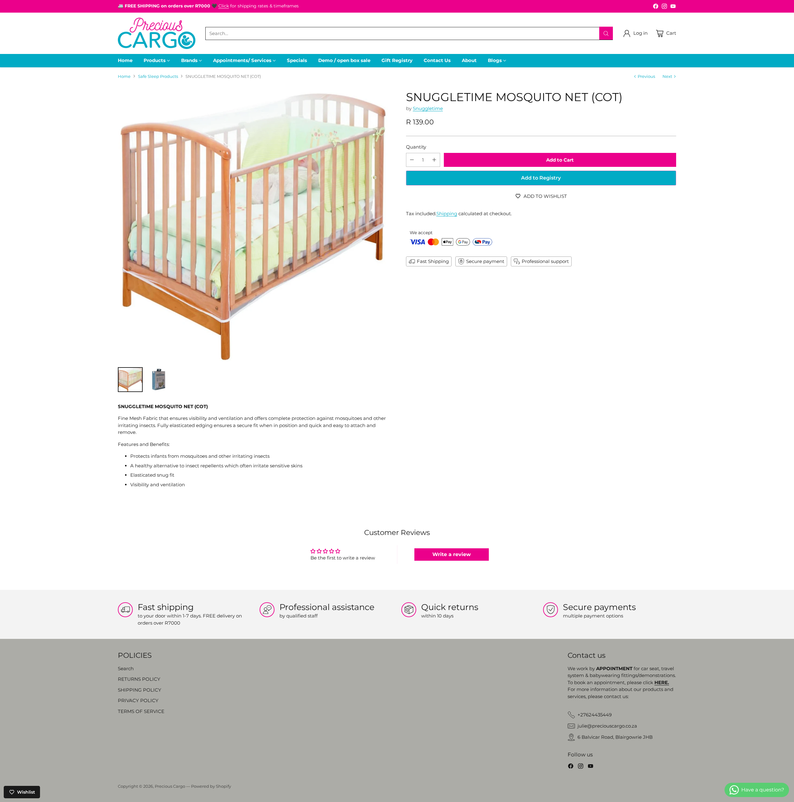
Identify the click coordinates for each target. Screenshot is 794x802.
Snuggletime (428, 108)
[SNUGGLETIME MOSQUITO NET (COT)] (253, 226)
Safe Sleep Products (158, 76)
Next (667, 76)
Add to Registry (541, 178)
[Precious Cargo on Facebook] (656, 7)
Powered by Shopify (211, 786)
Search (126, 668)
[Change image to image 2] (158, 379)
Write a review (451, 554)
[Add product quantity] (434, 160)
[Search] (606, 33)
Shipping (446, 213)
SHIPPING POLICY (139, 690)
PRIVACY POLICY (138, 700)
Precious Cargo (170, 786)
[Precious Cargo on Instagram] (664, 7)
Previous (646, 76)
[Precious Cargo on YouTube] (673, 7)
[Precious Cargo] (156, 33)
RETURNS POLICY (139, 679)
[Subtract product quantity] (411, 160)
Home (124, 76)
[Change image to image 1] (130, 379)
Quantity (416, 147)
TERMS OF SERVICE (141, 711)
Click (223, 6)
